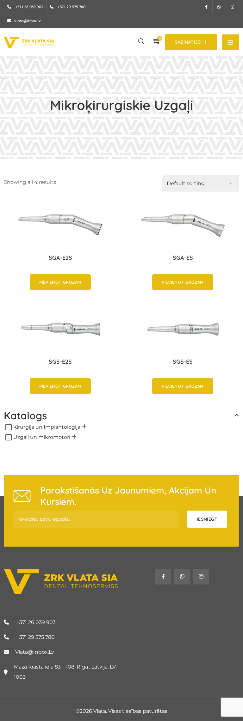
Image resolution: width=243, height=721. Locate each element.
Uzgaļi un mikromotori (41, 437)
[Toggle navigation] (230, 42)
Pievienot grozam (60, 282)
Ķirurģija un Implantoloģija (46, 427)
